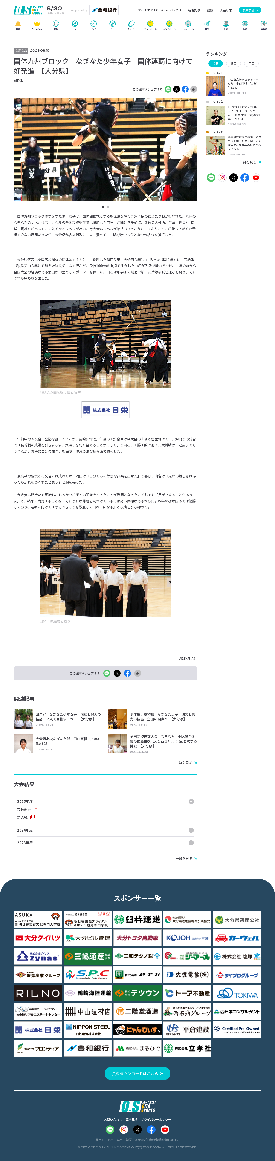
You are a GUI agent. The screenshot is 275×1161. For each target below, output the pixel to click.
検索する (248, 10)
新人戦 (23, 817)
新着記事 (194, 10)
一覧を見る (183, 762)
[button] (103, 207)
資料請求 (131, 1119)
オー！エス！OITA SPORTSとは (159, 10)
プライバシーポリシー (156, 1119)
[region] (137, 26)
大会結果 (226, 10)
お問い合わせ (113, 1119)
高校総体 (24, 809)
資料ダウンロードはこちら (135, 1073)
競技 (210, 10)
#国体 (18, 80)
